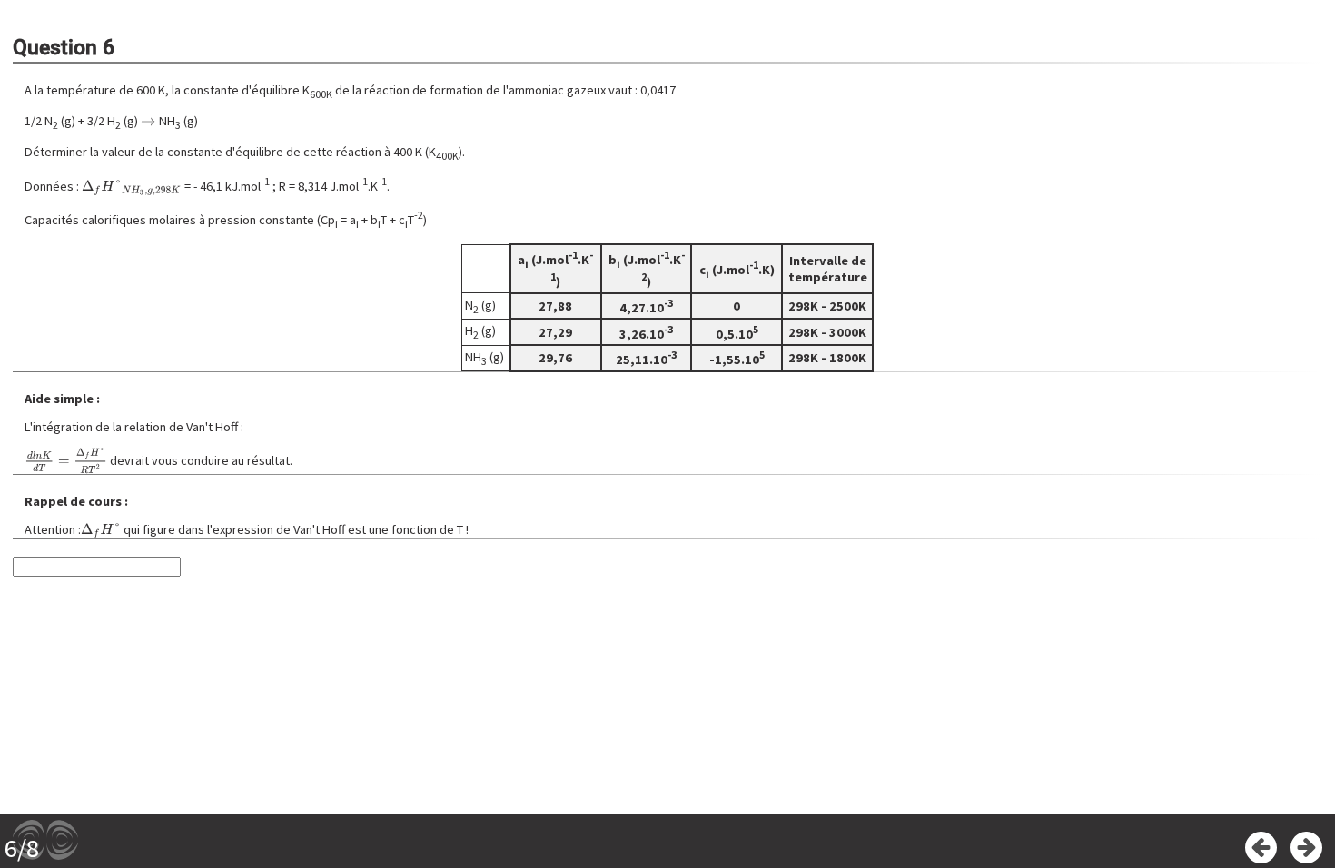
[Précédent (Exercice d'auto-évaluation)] (1261, 847)
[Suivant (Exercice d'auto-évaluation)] (1306, 847)
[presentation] (148, 121)
